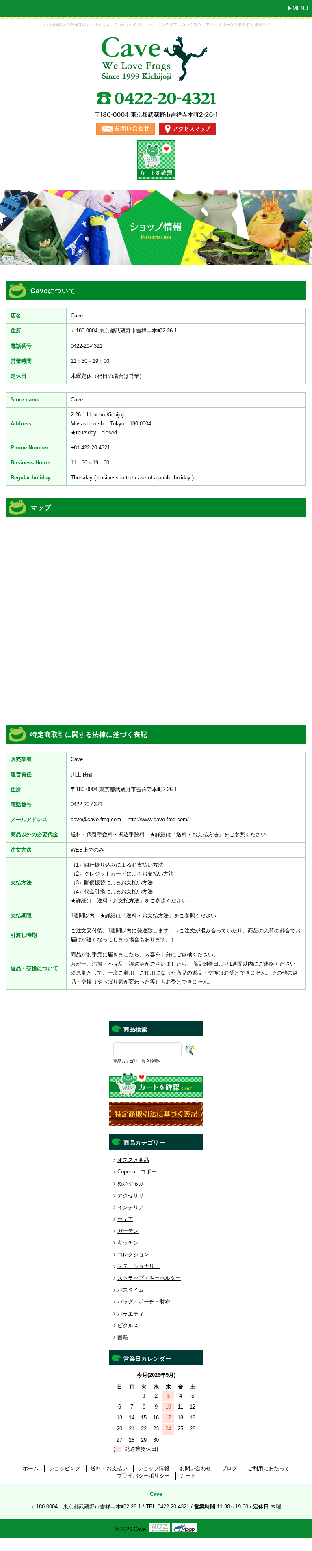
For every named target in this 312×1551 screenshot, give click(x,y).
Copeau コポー (136, 1172)
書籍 (122, 1337)
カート (188, 1476)
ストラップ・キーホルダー (149, 1278)
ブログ (229, 1468)
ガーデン (128, 1231)
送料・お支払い (109, 1468)
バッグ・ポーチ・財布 (143, 1302)
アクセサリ (130, 1196)
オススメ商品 (133, 1160)
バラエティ (130, 1314)
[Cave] (156, 73)
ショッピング (64, 1468)
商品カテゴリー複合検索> (136, 1061)
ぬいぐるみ (130, 1183)
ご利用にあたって (268, 1468)
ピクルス (128, 1325)
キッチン (128, 1243)
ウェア (125, 1219)
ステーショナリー (138, 1266)
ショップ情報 (153, 1468)
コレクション (133, 1254)
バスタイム (130, 1290)
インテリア (130, 1207)
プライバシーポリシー (143, 1476)
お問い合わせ (195, 1468)
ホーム (31, 1468)
